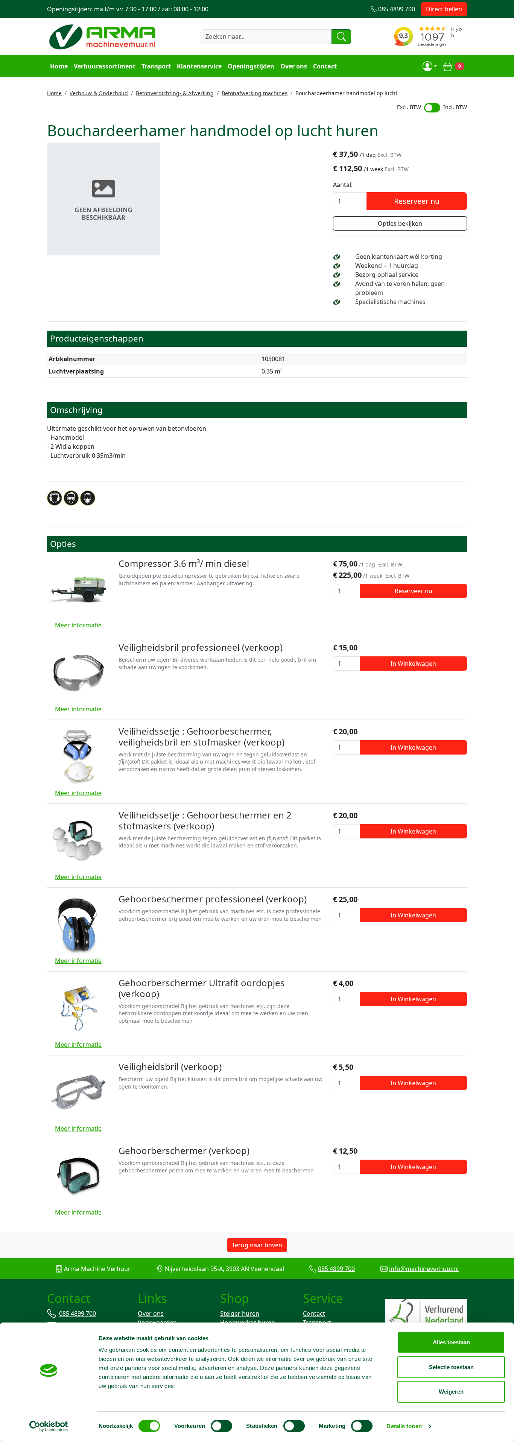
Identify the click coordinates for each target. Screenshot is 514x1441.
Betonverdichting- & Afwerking (175, 93)
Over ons (293, 66)
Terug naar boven (257, 1245)
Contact (325, 66)
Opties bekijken (400, 223)
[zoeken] (341, 36)
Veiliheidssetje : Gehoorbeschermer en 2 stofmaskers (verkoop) (205, 820)
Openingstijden (251, 66)
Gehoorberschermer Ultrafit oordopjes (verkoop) (202, 988)
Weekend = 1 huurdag (386, 265)
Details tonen (403, 1426)
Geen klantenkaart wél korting (398, 256)
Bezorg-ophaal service (386, 274)
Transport (156, 66)
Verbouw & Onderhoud (99, 93)
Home (59, 66)
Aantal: (343, 185)
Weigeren (451, 1391)
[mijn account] (430, 66)
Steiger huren (239, 1313)
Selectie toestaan (451, 1367)
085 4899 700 (336, 1269)
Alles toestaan (451, 1342)
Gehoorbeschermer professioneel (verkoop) (213, 899)
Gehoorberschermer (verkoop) (184, 1150)
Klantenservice (199, 66)
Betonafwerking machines (254, 93)
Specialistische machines (390, 302)
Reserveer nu (416, 201)
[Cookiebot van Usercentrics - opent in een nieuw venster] (49, 1426)
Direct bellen (444, 9)
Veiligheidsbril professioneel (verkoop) (201, 647)
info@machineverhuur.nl (424, 1269)
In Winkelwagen (413, 663)
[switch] (221, 1426)
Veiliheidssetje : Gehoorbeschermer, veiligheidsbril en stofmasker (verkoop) (201, 736)
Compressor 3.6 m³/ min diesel (184, 563)
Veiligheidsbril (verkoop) (170, 1066)
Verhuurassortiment (104, 66)
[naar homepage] (103, 36)
